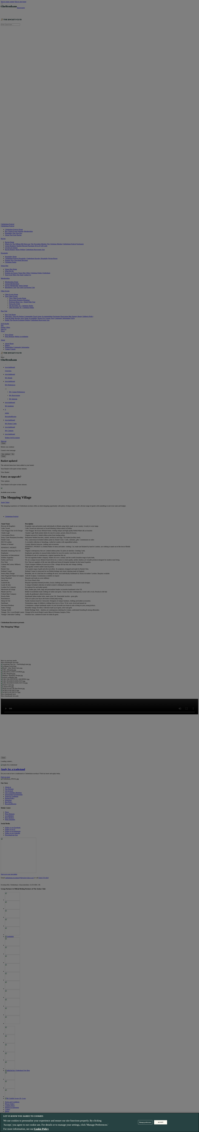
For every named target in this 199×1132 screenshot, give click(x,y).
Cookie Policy (41, 1129)
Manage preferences (145, 1122)
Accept (160, 1122)
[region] (99, 1122)
